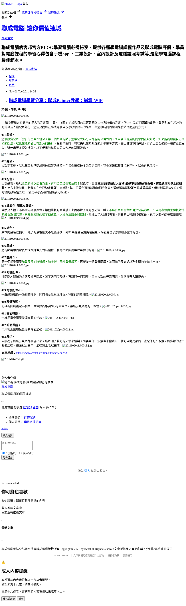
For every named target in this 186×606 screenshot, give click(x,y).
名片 (12, 85)
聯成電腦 (7, 386)
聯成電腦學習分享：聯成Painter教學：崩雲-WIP (56, 100)
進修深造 (30, 417)
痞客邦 (27, 407)
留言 (36, 407)
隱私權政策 (113, 555)
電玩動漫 (31, 69)
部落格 (13, 80)
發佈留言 (7, 457)
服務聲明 (127, 555)
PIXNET (66, 555)
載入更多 (7, 435)
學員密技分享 (32, 421)
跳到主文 (7, 38)
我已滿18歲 (9, 598)
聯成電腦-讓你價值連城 (31, 28)
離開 (21, 598)
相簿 (12, 76)
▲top (4, 428)
